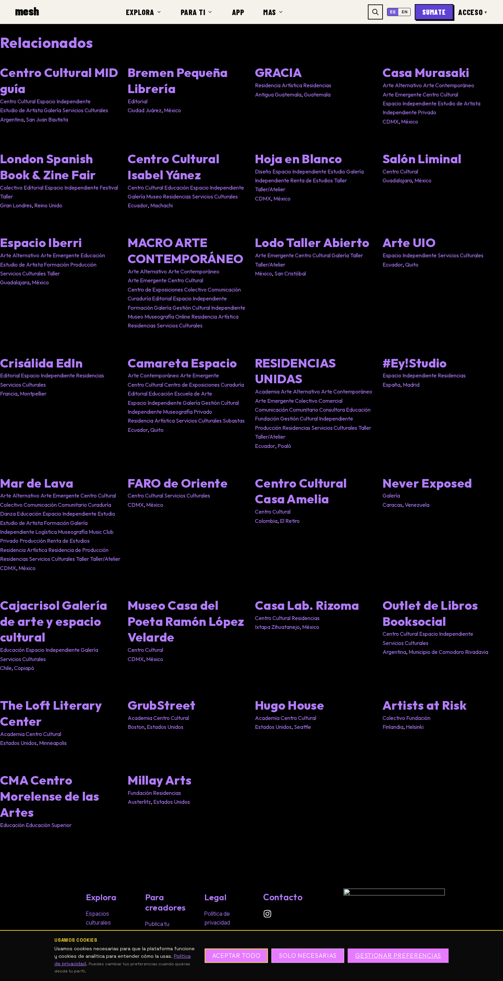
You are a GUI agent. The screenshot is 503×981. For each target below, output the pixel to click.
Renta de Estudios (311, 180)
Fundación (267, 418)
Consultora (332, 409)
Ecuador (138, 205)
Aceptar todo (236, 956)
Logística (46, 531)
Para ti (193, 12)
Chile (6, 667)
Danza (8, 513)
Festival (109, 187)
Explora (140, 12)
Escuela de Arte (193, 393)
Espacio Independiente (64, 101)
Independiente (400, 112)
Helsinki (415, 726)
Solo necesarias (308, 956)
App (238, 12)
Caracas (392, 504)
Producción (83, 264)
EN (405, 11)
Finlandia (393, 726)
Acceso (472, 12)
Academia (267, 391)
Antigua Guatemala (278, 94)
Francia (8, 393)
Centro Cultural (18, 101)
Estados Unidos (18, 742)
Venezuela (417, 504)
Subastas (234, 420)
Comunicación (224, 289)
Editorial (137, 101)
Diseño (263, 171)
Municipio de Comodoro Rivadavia (448, 651)
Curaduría (139, 298)
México (172, 110)
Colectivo (11, 187)
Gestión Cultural (191, 307)
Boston (136, 726)
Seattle (302, 726)
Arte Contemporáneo (448, 85)
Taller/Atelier (270, 189)
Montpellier (33, 393)
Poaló (284, 445)
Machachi (161, 205)
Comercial (331, 400)
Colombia (266, 520)
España (391, 384)
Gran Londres (16, 205)
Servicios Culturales (85, 110)
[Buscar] (375, 12)
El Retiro (290, 520)
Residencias (317, 85)
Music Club (101, 531)
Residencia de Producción (78, 549)
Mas (269, 12)
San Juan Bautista (47, 119)
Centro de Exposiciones (155, 289)
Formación (56, 264)
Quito (411, 264)
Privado (427, 112)
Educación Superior (49, 825)
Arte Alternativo (402, 85)
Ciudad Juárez (145, 110)
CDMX (391, 121)
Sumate (434, 12)
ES (393, 11)
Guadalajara (397, 180)
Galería (52, 110)
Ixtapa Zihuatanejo (277, 626)
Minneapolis (53, 742)
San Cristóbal (290, 273)
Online (182, 316)
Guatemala (317, 94)
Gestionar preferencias (398, 956)
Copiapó (24, 667)
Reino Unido (48, 205)
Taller (6, 196)
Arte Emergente (402, 94)
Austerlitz (139, 801)
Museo (154, 196)
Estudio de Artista (21, 110)
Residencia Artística (278, 85)
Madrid (411, 384)
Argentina (12, 119)
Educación (176, 187)
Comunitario (303, 409)
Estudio (336, 171)
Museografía (159, 316)
